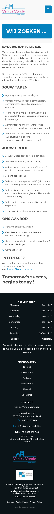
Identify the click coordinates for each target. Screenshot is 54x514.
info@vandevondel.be (29, 426)
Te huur (27, 378)
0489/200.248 (29, 420)
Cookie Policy (22, 502)
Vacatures (27, 395)
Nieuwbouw (27, 372)
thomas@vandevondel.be (20, 269)
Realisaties (27, 383)
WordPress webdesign (25, 507)
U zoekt (27, 389)
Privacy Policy (36, 502)
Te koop (27, 367)
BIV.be (8, 484)
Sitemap (10, 502)
